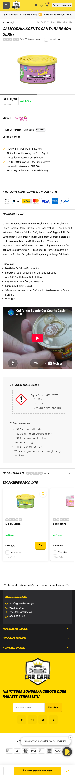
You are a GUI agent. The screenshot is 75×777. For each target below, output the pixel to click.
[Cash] (17, 751)
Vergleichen (55, 39)
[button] (67, 752)
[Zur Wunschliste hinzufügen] (43, 493)
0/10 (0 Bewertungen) (30, 39)
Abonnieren (53, 707)
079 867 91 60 (17, 616)
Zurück (10, 22)
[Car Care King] (16, 5)
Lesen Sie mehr (11, 137)
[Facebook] (21, 719)
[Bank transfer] (9, 751)
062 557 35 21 (17, 608)
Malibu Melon (13, 524)
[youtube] (42, 719)
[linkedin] (53, 719)
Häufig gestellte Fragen (22, 603)
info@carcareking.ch (20, 612)
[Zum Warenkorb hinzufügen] (40, 546)
